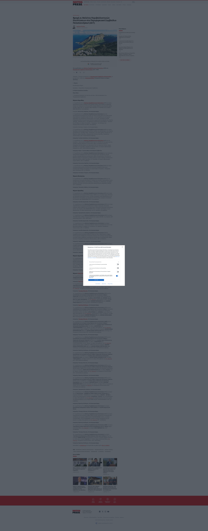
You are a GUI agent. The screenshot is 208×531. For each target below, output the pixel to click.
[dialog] (104, 265)
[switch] (117, 264)
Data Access (104, 283)
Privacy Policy (110, 283)
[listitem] (104, 262)
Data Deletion (98, 283)
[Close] (123, 247)
